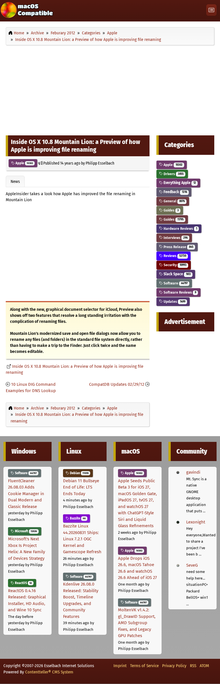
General (173, 201)
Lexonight (195, 522)
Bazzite (77, 518)
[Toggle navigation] (211, 10)
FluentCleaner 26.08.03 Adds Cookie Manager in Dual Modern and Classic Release (26, 493)
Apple (24, 163)
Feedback (175, 192)
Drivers (173, 174)
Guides (170, 210)
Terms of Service (144, 665)
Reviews (174, 256)
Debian (79, 473)
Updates (174, 301)
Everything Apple (179, 183)
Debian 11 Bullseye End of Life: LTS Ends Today (81, 487)
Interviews (175, 238)
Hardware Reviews (180, 228)
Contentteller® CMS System (49, 672)
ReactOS (23, 583)
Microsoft (25, 531)
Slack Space (176, 274)
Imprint (120, 665)
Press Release (178, 247)
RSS (193, 665)
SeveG (192, 565)
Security (174, 265)
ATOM (204, 665)
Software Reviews (179, 292)
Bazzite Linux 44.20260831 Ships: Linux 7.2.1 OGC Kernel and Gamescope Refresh (82, 538)
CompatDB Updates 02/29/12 (116, 384)
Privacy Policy (174, 665)
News (15, 181)
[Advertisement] (110, 89)
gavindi (193, 472)
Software (175, 283)
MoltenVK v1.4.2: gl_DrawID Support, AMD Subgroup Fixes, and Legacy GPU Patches (137, 622)
